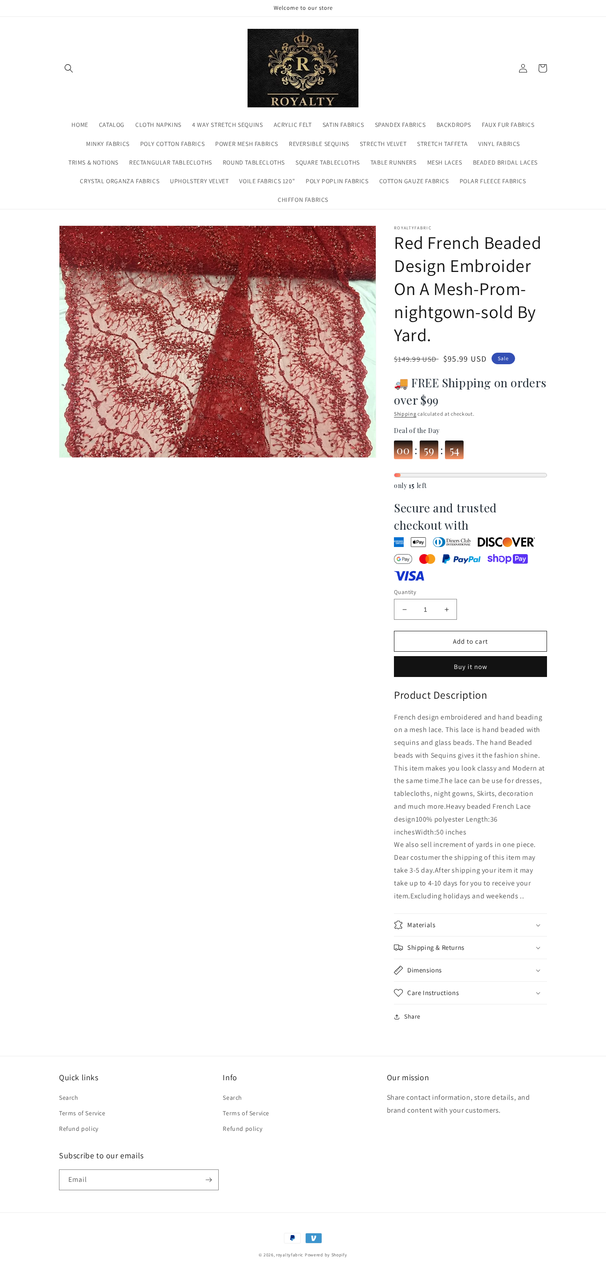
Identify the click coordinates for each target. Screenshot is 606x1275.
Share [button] (412, 1016)
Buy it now (471, 666)
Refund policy (78, 1129)
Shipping (405, 413)
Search (69, 1098)
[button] (69, 68)
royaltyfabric (289, 1255)
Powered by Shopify (326, 1255)
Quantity (405, 592)
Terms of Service (82, 1113)
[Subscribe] (208, 1179)
